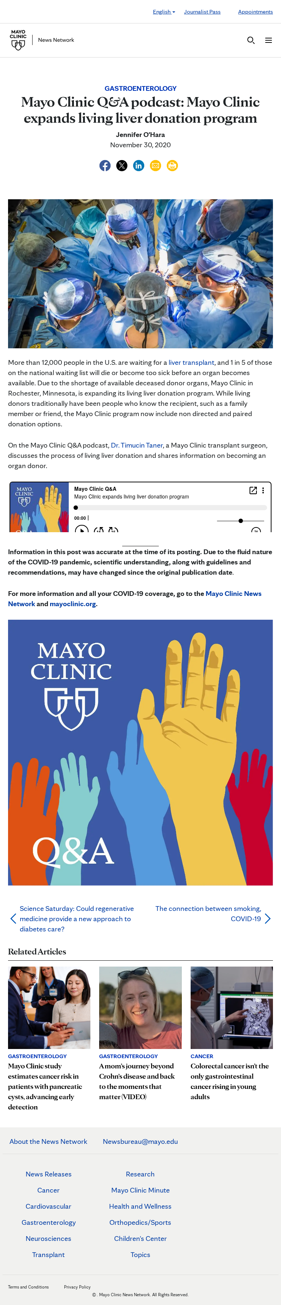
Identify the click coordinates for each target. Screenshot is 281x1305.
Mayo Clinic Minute (140, 1190)
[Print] (172, 164)
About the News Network (48, 1141)
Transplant (48, 1254)
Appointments (255, 11)
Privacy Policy (77, 1287)
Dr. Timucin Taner (137, 445)
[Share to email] (156, 164)
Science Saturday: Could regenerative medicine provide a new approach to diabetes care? (77, 918)
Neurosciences (48, 1238)
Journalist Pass (202, 11)
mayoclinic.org (73, 603)
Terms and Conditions (28, 1287)
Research (140, 1173)
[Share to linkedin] (139, 164)
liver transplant (191, 362)
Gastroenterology (49, 1222)
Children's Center (140, 1238)
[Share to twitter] (122, 164)
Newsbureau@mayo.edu (140, 1141)
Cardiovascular (48, 1206)
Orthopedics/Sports (140, 1222)
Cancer (48, 1190)
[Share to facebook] (105, 164)
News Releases (49, 1173)
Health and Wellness (140, 1206)
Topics (140, 1254)
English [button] (162, 11)
